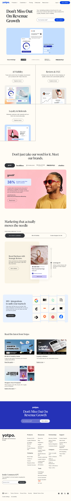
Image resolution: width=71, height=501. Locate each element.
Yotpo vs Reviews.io (53, 465)
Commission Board (53, 446)
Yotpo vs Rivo (52, 467)
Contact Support (63, 438)
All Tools (40, 483)
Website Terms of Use (38, 493)
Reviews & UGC (30, 438)
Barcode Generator (42, 475)
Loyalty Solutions (42, 459)
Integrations (40, 442)
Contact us (29, 458)
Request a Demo (31, 462)
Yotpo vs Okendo (53, 456)
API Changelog (62, 451)
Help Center (62, 440)
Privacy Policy (23, 493)
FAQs (60, 455)
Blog (39, 440)
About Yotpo (30, 456)
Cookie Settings (5, 496)
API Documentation (63, 449)
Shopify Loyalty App (42, 457)
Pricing (31, 2)
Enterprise (37, 2)
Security (30, 493)
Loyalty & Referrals (31, 440)
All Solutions (40, 464)
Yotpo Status (62, 453)
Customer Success (31, 465)
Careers (29, 460)
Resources (40, 438)
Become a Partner (53, 438)
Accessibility (14, 496)
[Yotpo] (6, 3)
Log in (57, 2)
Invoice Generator (42, 477)
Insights (41, 444)
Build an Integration (53, 444)
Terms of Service (14, 493)
